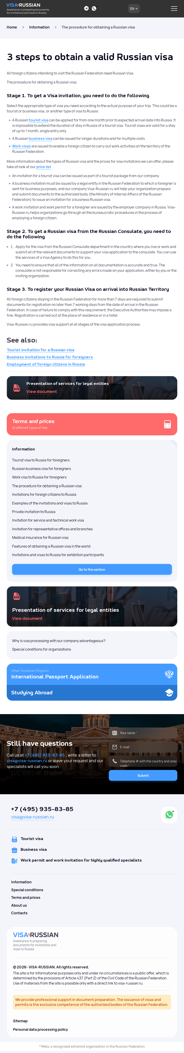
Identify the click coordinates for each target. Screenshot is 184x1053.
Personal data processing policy (40, 1029)
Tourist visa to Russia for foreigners (41, 460)
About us (19, 905)
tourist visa (38, 120)
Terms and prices (25, 897)
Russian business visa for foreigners (41, 468)
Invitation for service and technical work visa (48, 520)
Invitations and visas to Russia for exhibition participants (58, 554)
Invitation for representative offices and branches (52, 528)
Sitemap (20, 1020)
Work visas (21, 146)
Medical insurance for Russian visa (40, 537)
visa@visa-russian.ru (27, 760)
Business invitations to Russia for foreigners (50, 357)
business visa (40, 138)
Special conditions (27, 889)
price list (43, 166)
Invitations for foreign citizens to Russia (44, 494)
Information (39, 27)
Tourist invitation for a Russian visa (40, 350)
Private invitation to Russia (33, 511)
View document (41, 391)
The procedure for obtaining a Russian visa (47, 485)
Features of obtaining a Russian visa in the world (51, 546)
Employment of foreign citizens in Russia (46, 364)
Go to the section (92, 569)
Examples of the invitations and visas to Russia (50, 503)
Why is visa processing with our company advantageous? (58, 640)
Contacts (19, 912)
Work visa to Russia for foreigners (39, 477)
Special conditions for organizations (41, 649)
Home (12, 27)
